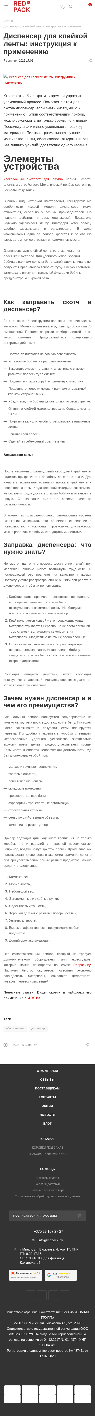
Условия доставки (48, 1184)
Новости (47, 1115)
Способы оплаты (47, 1177)
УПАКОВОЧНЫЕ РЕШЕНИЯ (47, 1153)
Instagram (42, 1295)
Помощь (47, 1169)
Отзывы (47, 1079)
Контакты (47, 1097)
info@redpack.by (50, 1240)
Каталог (47, 1139)
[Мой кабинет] (79, 7)
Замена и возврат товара (47, 1190)
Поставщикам (47, 1088)
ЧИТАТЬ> (32, 998)
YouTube (53, 1295)
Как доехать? (30, 1262)
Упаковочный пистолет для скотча (33, 179)
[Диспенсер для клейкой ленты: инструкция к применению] (47, 79)
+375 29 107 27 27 (48, 1231)
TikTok (64, 1295)
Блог (47, 1123)
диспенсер (38, 1028)
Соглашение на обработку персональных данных (47, 1196)
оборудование (15, 1028)
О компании (47, 1071)
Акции (47, 1106)
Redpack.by (82, 965)
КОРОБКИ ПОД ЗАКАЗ (47, 1147)
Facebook (30, 1295)
